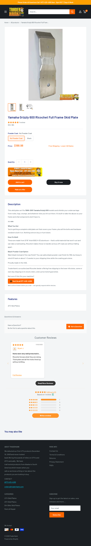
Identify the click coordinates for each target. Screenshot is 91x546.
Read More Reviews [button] (45, 383)
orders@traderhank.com (14, 487)
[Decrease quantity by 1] (19, 162)
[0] (84, 11)
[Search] (72, 11)
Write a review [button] (45, 415)
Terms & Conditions (57, 455)
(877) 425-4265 (10, 482)
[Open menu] (5, 12)
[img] (18, 345)
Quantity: (11, 162)
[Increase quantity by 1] (30, 162)
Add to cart (20, 182)
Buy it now (59, 182)
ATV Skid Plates (10, 502)
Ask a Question (76, 326)
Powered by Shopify (11, 539)
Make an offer (20, 189)
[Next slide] (83, 363)
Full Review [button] (17, 375)
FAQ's (51, 465)
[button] (13, 122)
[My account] (80, 12)
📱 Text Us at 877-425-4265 (21, 281)
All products (15, 22)
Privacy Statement (56, 462)
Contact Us (53, 451)
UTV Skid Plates (10, 498)
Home (6, 22)
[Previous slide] (8, 363)
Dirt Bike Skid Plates (12, 505)
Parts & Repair (10, 509)
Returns (52, 458)
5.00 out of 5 (51, 392)
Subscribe (57, 515)
